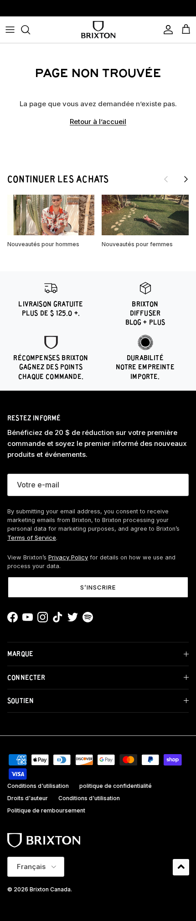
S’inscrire (98, 587)
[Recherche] (30, 30)
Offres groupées (98, 10)
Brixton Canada (50, 889)
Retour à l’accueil (98, 121)
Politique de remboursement (46, 810)
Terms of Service (31, 537)
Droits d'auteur (27, 798)
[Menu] (10, 30)
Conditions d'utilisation (38, 785)
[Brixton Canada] (98, 29)
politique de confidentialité (115, 785)
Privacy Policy (68, 557)
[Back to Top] (181, 867)
